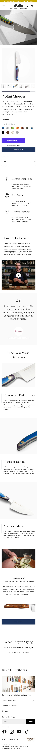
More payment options (13, 145)
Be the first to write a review (18, 652)
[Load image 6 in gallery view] (33, 86)
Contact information (16, 748)
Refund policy (6, 746)
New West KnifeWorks (12, 745)
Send (31, 721)
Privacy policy (14, 746)
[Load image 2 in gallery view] (9, 86)
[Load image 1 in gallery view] (4, 86)
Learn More (18, 622)
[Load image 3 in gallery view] (15, 86)
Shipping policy (6, 748)
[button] (4, 6)
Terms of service (23, 746)
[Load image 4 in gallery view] (21, 86)
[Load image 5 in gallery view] (27, 86)
